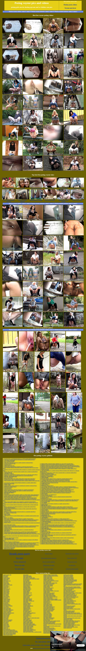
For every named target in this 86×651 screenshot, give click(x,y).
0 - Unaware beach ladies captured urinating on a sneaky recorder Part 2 (56, 532)
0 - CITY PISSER (43, 502)
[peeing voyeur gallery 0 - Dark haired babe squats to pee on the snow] (53, 48)
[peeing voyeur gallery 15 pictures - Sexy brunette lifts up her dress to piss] (42, 432)
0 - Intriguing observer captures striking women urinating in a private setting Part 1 (58, 468)
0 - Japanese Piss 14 (44, 514)
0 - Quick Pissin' (6, 513)
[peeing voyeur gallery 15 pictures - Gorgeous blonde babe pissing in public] (73, 350)
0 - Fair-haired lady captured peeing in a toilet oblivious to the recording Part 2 (57, 491)
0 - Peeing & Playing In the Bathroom (48, 474)
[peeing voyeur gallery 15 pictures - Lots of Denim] (26, 412)
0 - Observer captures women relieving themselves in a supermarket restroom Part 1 (58, 520)
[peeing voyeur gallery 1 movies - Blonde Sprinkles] (53, 124)
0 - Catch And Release (8, 477)
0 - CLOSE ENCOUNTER (45, 521)
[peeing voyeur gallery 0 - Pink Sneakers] (74, 250)
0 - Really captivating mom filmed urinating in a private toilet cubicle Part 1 (19, 506)
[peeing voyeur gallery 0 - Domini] (74, 280)
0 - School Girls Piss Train (8, 483)
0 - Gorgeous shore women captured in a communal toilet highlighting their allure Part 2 (59, 499)
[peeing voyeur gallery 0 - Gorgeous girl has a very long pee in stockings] (33, 265)
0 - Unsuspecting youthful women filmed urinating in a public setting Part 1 (19, 482)
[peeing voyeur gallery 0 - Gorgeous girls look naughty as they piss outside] (74, 63)
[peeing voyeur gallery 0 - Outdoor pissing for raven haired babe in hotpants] (33, 48)
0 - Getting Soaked (44, 523)
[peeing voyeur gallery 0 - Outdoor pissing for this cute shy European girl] (12, 219)
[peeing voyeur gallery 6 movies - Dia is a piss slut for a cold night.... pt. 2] (53, 63)
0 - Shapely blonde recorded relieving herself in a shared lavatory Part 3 (55, 512)
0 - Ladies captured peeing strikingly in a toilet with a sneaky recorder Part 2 (19, 498)
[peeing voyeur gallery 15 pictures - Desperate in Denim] (74, 432)
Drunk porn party (19, 553)
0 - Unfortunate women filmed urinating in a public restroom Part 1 (54, 518)
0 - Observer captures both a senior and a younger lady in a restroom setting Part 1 (58, 472)
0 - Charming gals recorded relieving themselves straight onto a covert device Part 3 (58, 508)
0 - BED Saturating (7, 509)
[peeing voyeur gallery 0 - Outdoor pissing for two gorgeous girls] (74, 94)
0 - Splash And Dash (44, 469)
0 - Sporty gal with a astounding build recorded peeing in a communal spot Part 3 (21, 525)
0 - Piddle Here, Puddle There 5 (46, 473)
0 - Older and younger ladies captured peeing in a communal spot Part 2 (56, 540)
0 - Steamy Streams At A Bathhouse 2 (11, 541)
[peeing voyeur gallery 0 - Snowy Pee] (33, 250)
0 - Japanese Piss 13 (7, 528)
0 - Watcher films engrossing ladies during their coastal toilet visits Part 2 (19, 478)
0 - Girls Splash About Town (9, 524)
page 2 (24, 11)
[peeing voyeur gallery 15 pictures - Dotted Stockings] (57, 350)
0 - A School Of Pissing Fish (9, 463)
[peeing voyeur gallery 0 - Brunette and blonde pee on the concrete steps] (53, 170)
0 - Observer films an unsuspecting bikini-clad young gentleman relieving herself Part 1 (59, 487)
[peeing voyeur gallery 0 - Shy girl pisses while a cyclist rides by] (12, 124)
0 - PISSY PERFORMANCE (45, 528)
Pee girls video (19, 569)
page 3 (28, 11)
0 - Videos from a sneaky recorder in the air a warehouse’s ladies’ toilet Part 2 (57, 524)
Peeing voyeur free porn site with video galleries (44, 648)
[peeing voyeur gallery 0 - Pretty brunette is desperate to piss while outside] (74, 170)
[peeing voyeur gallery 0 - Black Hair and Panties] (33, 155)
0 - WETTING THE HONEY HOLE (10, 476)
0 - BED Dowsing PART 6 (8, 548)
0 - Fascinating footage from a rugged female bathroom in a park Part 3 (18, 546)
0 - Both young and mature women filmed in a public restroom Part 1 (18, 518)
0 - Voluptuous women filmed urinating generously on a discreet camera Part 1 (20, 474)
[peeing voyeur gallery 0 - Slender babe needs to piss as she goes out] (12, 139)
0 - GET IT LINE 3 (43, 536)
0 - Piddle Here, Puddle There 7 (46, 485)
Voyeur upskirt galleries (48, 562)
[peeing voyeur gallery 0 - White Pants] (74, 155)
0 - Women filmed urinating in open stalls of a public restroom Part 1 (18, 490)
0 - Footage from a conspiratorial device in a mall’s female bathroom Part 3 (19, 458)
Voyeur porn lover (72, 562)
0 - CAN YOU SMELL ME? (8, 538)
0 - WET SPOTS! (6, 530)
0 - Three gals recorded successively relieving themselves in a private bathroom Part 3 (59, 507)
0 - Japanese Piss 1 (44, 484)
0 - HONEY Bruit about (45, 483)
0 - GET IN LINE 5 (44, 493)
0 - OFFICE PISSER (44, 477)
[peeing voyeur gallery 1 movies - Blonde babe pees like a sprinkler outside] (74, 326)
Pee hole (19, 558)
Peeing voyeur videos (15, 11)
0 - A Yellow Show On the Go (46, 516)
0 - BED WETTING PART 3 (45, 505)
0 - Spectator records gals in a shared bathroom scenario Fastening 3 (55, 492)
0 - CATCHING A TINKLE (8, 473)
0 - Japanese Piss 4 (7, 488)
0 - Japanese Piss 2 (7, 510)
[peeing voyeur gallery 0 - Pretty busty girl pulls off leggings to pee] (12, 109)
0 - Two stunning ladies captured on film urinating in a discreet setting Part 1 (20, 497)
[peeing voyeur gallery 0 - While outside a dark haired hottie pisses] (74, 124)
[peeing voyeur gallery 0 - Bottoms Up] (33, 139)
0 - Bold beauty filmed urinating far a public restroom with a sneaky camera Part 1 (21, 544)
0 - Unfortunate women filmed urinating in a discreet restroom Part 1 (18, 466)
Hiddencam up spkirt (48, 565)
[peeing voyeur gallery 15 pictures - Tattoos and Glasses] (58, 412)
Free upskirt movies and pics (48, 558)
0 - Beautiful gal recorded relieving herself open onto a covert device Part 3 (56, 467)
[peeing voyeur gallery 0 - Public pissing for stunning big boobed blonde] (33, 311)
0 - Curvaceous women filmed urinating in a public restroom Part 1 (54, 503)
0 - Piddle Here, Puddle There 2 (9, 486)
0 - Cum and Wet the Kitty (8, 461)
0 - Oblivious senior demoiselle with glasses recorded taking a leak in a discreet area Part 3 (60, 466)
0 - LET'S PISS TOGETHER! (9, 460)
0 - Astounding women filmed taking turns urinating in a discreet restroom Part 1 (21, 519)
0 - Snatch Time (43, 530)
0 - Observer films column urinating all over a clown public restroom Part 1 (56, 542)
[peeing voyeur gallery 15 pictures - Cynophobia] (10, 432)
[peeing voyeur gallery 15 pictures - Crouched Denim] (57, 371)
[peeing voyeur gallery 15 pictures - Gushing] (26, 391)
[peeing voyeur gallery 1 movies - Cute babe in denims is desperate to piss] (74, 48)
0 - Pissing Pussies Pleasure (9, 507)
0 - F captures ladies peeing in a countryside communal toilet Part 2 (55, 479)
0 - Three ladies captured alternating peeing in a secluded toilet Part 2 (18, 529)
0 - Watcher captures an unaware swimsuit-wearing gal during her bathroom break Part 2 (59, 465)
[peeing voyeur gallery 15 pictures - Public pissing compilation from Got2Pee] (42, 371)
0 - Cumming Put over (45, 533)
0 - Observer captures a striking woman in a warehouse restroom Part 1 (55, 490)
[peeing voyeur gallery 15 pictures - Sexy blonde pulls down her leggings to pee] (10, 371)
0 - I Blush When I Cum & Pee (46, 535)
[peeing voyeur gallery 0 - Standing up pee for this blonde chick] (33, 63)
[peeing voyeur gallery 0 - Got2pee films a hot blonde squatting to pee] (53, 265)
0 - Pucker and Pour (44, 527)
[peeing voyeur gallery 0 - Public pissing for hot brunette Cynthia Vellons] (74, 265)
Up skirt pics (72, 565)
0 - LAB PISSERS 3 (44, 517)
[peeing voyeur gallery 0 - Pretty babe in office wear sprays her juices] (53, 78)
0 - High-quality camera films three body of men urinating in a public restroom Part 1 (58, 481)
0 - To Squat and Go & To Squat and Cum (49, 482)
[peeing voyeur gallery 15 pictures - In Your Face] (58, 432)
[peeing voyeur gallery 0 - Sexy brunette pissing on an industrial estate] (53, 280)
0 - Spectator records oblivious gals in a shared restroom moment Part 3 (56, 496)
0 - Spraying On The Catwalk (46, 475)
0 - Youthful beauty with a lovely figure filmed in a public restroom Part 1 (19, 479)
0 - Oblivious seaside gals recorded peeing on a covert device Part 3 (18, 475)
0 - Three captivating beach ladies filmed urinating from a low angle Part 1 (56, 525)
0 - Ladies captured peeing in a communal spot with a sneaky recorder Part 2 (57, 489)
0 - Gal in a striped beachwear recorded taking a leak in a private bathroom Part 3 (58, 522)
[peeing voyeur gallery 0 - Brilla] (74, 109)
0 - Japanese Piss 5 (44, 497)
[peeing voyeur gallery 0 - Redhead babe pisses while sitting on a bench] (53, 326)
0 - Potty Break (6, 493)
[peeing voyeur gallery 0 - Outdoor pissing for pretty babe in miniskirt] (74, 311)
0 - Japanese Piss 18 (7, 472)
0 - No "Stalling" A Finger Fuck (9, 512)
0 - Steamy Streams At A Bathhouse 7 (48, 494)
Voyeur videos (49, 553)
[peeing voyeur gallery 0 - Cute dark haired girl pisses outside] (12, 94)
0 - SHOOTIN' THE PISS (45, 531)
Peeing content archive (61, 11)
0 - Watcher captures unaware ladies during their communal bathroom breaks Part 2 (58, 543)
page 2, (71, 11)
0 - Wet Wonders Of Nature (46, 498)
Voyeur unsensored (20, 562)
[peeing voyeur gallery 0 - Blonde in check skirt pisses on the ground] (33, 296)
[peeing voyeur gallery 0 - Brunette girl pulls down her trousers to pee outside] (33, 170)
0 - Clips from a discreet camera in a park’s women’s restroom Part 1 (18, 462)
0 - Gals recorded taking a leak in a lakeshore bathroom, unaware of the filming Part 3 (59, 500)
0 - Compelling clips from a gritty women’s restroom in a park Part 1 (55, 480)
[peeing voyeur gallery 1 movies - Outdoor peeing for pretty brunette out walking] (53, 155)
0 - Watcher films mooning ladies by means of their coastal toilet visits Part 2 (20, 508)
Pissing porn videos (70, 5)
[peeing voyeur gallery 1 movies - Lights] (12, 265)
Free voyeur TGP (72, 558)
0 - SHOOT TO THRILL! (8, 517)
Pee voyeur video (48, 569)
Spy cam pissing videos (43, 642)
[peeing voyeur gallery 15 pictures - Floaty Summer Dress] (42, 350)
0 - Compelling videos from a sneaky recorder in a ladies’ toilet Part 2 (55, 488)
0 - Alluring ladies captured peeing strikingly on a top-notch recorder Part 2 (19, 532)
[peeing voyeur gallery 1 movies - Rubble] (53, 311)
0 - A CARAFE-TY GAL (45, 538)
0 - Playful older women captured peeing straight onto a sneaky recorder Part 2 (20, 471)
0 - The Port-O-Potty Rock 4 (46, 495)
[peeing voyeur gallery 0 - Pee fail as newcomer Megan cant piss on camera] (33, 219)
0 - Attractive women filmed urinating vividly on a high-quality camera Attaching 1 (21, 494)
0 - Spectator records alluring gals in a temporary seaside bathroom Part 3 (56, 478)
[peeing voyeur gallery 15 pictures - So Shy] (73, 391)
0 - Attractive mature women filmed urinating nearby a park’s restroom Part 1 (57, 537)
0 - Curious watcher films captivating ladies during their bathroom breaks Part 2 (20, 495)
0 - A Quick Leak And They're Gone (10, 537)
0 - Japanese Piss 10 (44, 510)
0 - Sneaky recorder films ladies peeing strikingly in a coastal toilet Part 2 (56, 529)
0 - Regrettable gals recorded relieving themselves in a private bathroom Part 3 (57, 526)
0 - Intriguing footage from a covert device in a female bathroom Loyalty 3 (56, 519)
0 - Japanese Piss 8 (7, 527)
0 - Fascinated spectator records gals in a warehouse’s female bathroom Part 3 (20, 531)
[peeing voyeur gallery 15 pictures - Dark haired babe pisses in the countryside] (42, 391)
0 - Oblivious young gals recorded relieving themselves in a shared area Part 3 (57, 464)
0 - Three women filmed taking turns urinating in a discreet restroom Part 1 (19, 501)
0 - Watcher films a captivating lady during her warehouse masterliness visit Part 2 (58, 534)
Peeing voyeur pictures (38, 11)
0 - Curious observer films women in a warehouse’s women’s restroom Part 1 (20, 485)
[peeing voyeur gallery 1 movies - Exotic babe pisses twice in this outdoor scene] (12, 311)
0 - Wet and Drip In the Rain (9, 547)
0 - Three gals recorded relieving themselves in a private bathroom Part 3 (19, 459)
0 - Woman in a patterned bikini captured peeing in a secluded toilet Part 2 (19, 511)
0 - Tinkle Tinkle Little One (8, 465)
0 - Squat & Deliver (44, 509)
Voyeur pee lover (70, 8)
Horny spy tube (20, 565)
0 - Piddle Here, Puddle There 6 (46, 476)
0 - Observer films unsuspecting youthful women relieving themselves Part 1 (20, 520)
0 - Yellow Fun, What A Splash (9, 491)
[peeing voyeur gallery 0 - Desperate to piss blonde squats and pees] (53, 250)
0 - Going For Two (7, 521)
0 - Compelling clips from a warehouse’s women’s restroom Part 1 (54, 539)
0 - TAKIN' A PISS (6, 484)
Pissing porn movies (43, 638)
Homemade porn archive (72, 553)
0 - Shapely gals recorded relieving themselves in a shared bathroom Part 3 (19, 526)
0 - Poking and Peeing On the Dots (47, 513)
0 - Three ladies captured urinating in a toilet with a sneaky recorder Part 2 (56, 506)
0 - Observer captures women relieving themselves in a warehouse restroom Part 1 (21, 542)
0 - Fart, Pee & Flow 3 (7, 487)
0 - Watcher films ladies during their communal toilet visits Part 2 (17, 496)
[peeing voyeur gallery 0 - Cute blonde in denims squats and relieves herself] (53, 109)
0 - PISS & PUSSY (6, 514)
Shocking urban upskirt (72, 569)
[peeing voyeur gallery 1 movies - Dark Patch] (74, 78)
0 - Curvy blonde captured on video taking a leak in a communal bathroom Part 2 (58, 486)
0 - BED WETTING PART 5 (8, 492)
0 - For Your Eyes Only (45, 501)
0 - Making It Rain (44, 504)
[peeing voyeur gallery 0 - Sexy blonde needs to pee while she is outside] (53, 32)
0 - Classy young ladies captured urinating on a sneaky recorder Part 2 (18, 489)
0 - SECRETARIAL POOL (45, 515)
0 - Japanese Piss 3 (7, 464)
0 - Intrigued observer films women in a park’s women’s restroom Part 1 (18, 545)
